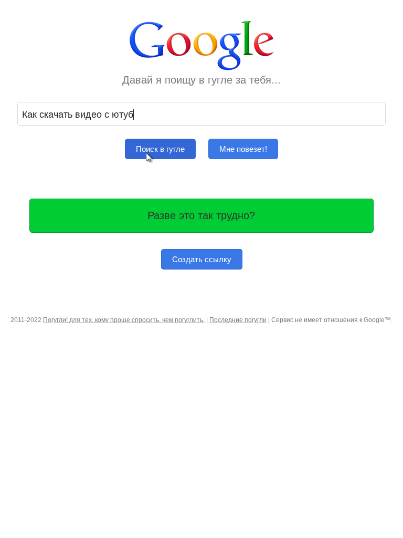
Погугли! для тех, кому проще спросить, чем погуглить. (124, 320)
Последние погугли (238, 320)
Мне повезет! (243, 148)
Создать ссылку (201, 259)
